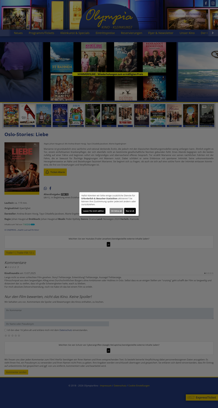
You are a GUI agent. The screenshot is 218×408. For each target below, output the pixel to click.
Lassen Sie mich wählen (93, 211)
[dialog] (109, 204)
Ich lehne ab (116, 211)
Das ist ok (130, 211)
